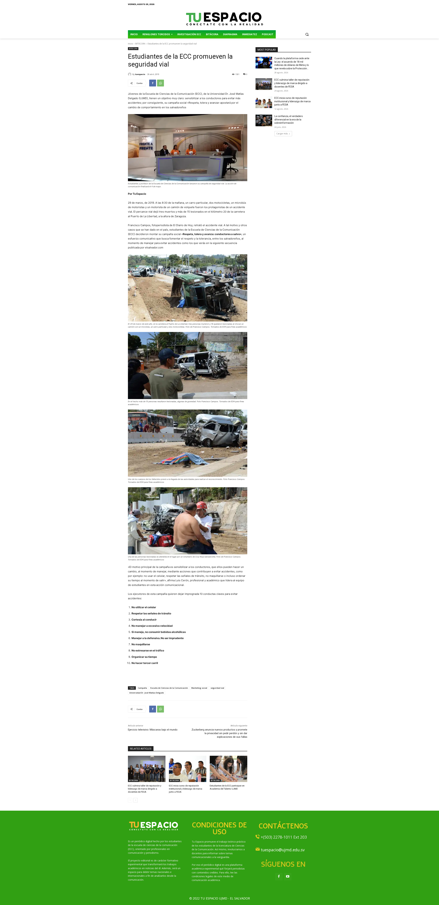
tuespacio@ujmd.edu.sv (283, 850)
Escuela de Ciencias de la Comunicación (169, 688)
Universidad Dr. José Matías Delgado (146, 692)
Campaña (142, 688)
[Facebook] (152, 83)
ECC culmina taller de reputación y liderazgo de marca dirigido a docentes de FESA (144, 788)
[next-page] (135, 800)
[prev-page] (130, 800)
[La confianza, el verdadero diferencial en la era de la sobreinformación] (264, 120)
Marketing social (199, 688)
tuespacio (140, 74)
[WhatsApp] (160, 83)
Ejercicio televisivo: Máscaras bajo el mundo (152, 729)
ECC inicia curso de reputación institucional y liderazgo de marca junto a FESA (185, 788)
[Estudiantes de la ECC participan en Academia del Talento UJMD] (228, 769)
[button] (307, 34)
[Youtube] (287, 876)
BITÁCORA (140, 43)
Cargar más (282, 133)
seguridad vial (217, 688)
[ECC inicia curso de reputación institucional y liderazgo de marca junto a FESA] (187, 769)
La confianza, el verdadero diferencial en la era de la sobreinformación (288, 119)
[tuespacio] (130, 74)
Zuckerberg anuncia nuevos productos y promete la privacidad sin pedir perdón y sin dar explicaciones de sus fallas (219, 733)
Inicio (130, 43)
